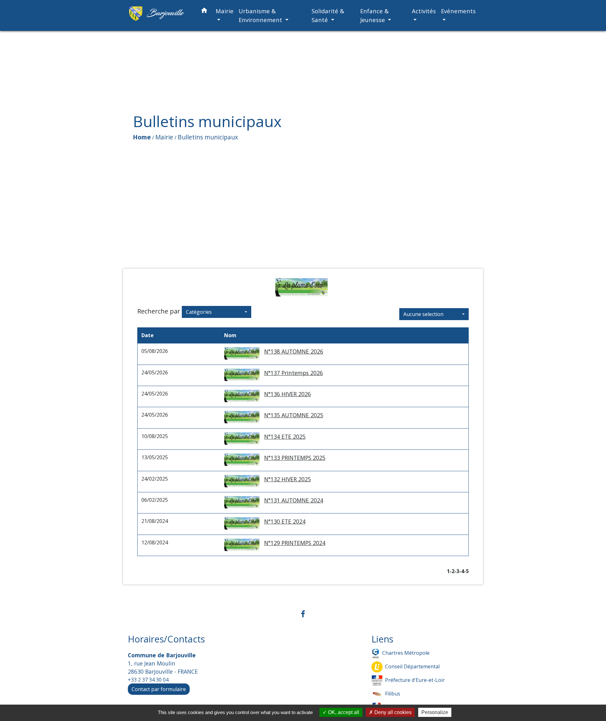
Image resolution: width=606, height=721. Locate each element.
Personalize (434, 712)
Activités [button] (424, 11)
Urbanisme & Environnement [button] (261, 15)
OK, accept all (343, 712)
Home (142, 137)
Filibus (392, 693)
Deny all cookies (392, 712)
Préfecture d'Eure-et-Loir (415, 679)
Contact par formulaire (159, 689)
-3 (456, 571)
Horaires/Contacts (166, 639)
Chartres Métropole (406, 652)
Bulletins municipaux (208, 137)
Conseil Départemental (412, 666)
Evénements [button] (458, 11)
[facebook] (303, 613)
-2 (452, 571)
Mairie (164, 137)
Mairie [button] (225, 11)
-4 (461, 571)
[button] (204, 11)
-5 (466, 571)
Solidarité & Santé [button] (328, 15)
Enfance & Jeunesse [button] (374, 15)
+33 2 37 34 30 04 (148, 679)
